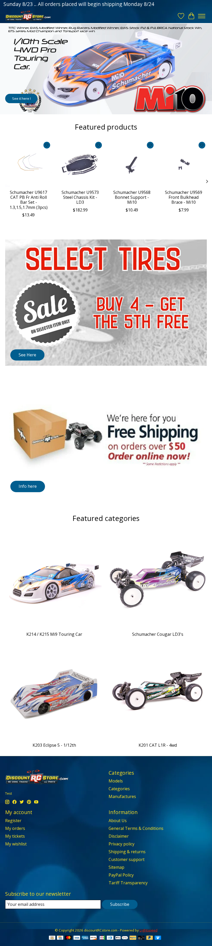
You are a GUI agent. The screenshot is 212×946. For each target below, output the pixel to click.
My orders (15, 828)
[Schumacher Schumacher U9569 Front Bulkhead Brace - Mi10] (183, 163)
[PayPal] (133, 938)
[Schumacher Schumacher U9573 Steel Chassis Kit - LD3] (80, 163)
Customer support (127, 859)
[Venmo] (158, 938)
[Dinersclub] (110, 938)
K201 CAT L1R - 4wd (158, 745)
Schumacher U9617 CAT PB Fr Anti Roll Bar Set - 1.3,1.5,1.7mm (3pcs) (29, 199)
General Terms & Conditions (136, 828)
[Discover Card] (93, 938)
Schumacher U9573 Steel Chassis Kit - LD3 (80, 197)
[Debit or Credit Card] (141, 938)
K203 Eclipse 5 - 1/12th (54, 745)
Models (116, 781)
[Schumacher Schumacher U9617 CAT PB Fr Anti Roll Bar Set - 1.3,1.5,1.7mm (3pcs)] (28, 163)
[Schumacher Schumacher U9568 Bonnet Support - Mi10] (132, 163)
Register (13, 820)
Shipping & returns (127, 852)
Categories (119, 789)
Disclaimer (119, 836)
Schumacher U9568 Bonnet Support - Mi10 (131, 197)
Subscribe (119, 904)
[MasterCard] (68, 938)
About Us (118, 820)
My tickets (15, 836)
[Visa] (76, 938)
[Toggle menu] (201, 16)
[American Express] (85, 938)
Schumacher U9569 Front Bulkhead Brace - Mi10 (183, 197)
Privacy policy (121, 844)
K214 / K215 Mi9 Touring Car (54, 634)
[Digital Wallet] (121, 938)
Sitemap (116, 867)
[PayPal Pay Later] (149, 938)
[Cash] (52, 938)
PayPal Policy (121, 875)
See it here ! (21, 98)
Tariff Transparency (128, 883)
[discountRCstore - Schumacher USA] (28, 16)
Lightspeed (148, 930)
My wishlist (16, 844)
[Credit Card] (60, 938)
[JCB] (102, 938)
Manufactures (122, 796)
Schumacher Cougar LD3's (157, 634)
